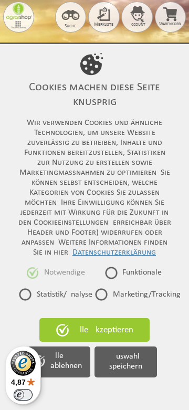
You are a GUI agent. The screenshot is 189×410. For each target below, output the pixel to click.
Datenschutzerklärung (114, 252)
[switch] (23, 395)
